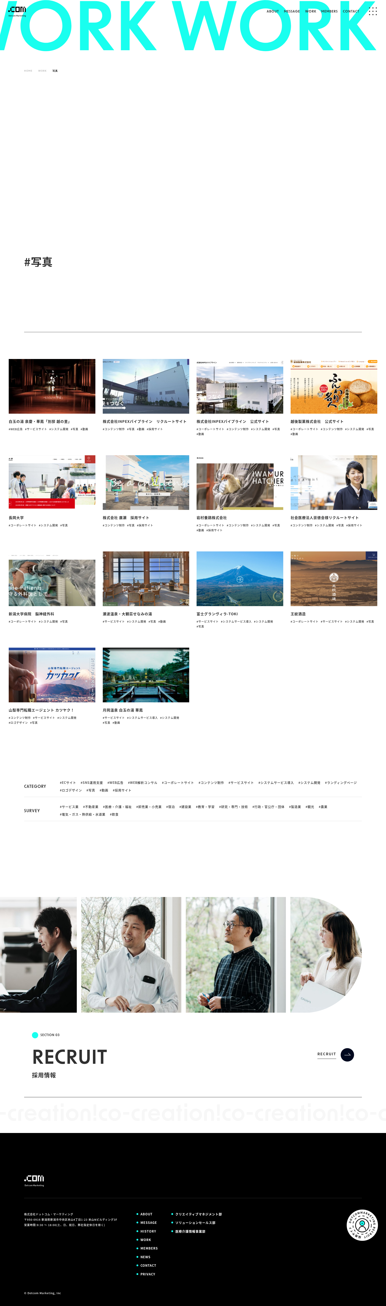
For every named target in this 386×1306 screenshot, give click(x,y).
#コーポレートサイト (178, 782)
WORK (310, 11)
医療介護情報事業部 (190, 1231)
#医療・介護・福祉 (117, 806)
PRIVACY (148, 1274)
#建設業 (185, 806)
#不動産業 (91, 806)
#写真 (90, 790)
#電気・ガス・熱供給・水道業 (82, 814)
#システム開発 (309, 782)
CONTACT (351, 11)
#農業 (323, 806)
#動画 (104, 790)
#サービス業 (69, 806)
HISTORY (148, 1231)
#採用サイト (122, 790)
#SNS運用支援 (92, 782)
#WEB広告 (115, 782)
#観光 (310, 806)
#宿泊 (170, 806)
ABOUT (273, 11)
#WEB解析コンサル (142, 782)
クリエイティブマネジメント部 (198, 1214)
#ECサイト (68, 782)
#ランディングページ (341, 782)
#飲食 (114, 814)
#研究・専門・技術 (233, 806)
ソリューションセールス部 (195, 1222)
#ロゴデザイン (71, 790)
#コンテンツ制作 (211, 782)
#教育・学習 (205, 806)
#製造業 (295, 806)
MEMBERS (329, 11)
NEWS (146, 1257)
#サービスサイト (241, 782)
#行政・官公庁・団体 (268, 806)
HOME (28, 71)
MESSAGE (292, 11)
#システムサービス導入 (276, 782)
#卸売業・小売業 (149, 806)
